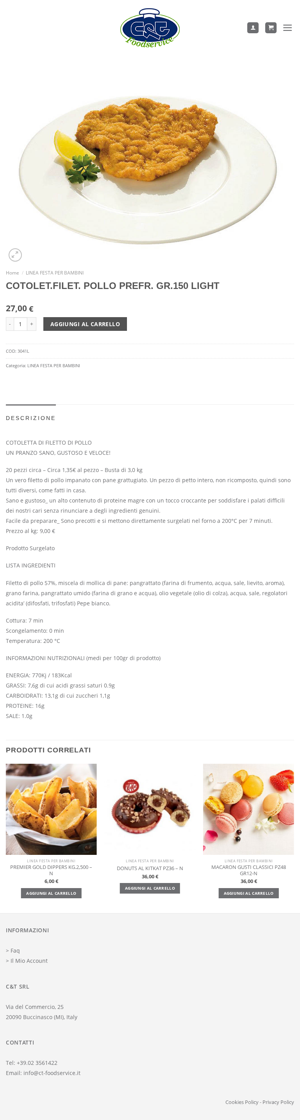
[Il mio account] (253, 28)
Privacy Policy (278, 1102)
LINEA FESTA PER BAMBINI (55, 272)
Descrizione (31, 418)
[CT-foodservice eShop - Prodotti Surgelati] (150, 27)
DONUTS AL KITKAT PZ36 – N (150, 868)
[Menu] (288, 28)
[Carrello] (271, 28)
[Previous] (6, 837)
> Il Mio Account (27, 960)
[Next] (294, 837)
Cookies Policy (242, 1102)
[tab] (31, 418)
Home (12, 272)
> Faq (13, 950)
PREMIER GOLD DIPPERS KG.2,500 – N (51, 870)
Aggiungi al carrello (85, 324)
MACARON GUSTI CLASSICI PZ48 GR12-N (248, 870)
